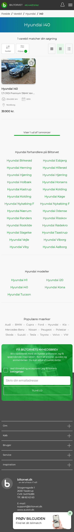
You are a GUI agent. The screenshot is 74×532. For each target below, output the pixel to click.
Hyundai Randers (19, 218)
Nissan (33, 329)
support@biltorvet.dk (29, 506)
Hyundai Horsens (54, 182)
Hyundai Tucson (19, 294)
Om (5, 425)
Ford (41, 324)
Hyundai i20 (54, 280)
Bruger (7, 445)
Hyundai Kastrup (19, 189)
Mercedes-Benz (14, 329)
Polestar (61, 329)
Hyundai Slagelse (19, 232)
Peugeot (46, 329)
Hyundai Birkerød (19, 160)
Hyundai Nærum (19, 211)
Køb (5, 435)
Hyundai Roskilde (19, 225)
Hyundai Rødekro (55, 225)
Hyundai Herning (19, 167)
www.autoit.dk (25, 509)
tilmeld (37, 390)
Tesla (33, 334)
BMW (18, 324)
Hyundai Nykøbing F (19, 203)
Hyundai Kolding (55, 189)
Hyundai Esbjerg (55, 160)
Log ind (64, 5)
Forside (5, 13)
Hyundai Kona (55, 287)
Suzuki (21, 334)
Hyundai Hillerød (55, 167)
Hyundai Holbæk (19, 182)
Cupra (30, 324)
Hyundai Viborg (55, 239)
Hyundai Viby (19, 247)
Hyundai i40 (19, 287)
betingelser (17, 371)
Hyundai (31, 13)
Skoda (9, 334)
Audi (8, 324)
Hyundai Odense (55, 211)
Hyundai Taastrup (55, 232)
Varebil (18, 13)
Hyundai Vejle (19, 239)
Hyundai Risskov (55, 218)
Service (7, 454)
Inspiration (9, 464)
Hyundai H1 (19, 280)
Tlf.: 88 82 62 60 (25, 497)
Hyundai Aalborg (55, 247)
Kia (64, 324)
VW (66, 334)
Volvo (56, 334)
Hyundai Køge (55, 196)
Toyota (44, 334)
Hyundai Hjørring (19, 175)
